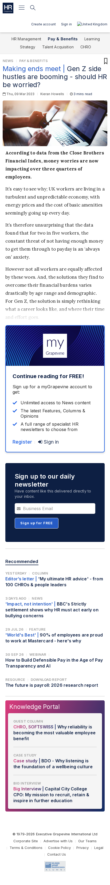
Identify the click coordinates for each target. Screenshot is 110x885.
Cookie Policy (59, 847)
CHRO (85, 47)
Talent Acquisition (58, 47)
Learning (92, 39)
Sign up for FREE (36, 523)
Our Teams (87, 841)
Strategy (27, 47)
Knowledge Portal (34, 706)
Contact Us (56, 854)
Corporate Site (25, 841)
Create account (43, 24)
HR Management (26, 39)
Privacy (82, 847)
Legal (98, 847)
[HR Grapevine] (8, 8)
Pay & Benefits (63, 38)
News (8, 61)
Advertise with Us (58, 841)
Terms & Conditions (26, 847)
